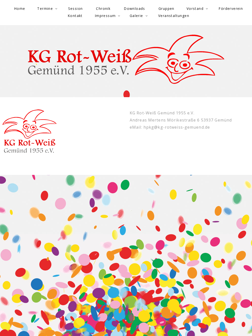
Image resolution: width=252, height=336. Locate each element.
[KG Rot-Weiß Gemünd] (126, 59)
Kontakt (75, 15)
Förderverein (231, 8)
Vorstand (195, 8)
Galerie (136, 15)
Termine (45, 8)
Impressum (105, 15)
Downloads (134, 8)
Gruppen (166, 8)
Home (19, 8)
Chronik (103, 8)
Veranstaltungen (173, 15)
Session (75, 8)
